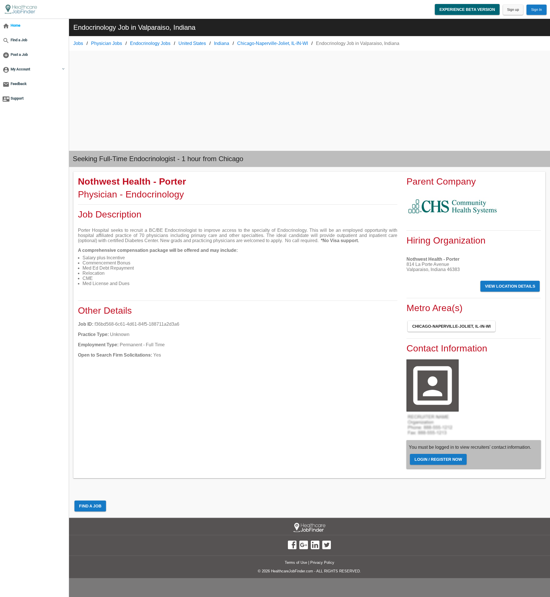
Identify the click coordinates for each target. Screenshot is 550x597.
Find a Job (90, 506)
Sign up (513, 10)
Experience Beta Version (467, 9)
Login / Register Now (438, 459)
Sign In (536, 10)
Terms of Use (296, 562)
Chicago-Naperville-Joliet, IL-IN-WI (451, 326)
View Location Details (510, 286)
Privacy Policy (322, 562)
